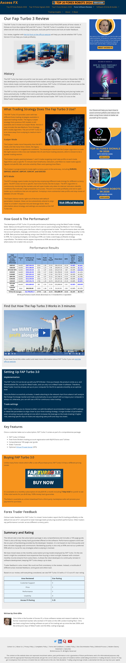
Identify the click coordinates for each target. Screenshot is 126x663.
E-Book (75, 12)
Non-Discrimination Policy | (86, 647)
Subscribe (67, 649)
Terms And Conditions (56, 647)
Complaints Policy (41, 647)
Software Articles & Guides (107, 7)
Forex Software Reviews (83, 7)
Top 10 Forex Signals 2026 (39, 7)
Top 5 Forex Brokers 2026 (62, 7)
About (67, 12)
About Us (19, 647)
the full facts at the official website (37, 34)
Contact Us (11, 647)
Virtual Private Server (24, 447)
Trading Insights (54, 12)
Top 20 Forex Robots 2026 (16, 7)
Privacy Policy (29, 647)
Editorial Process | (101, 647)
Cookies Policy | (71, 647)
